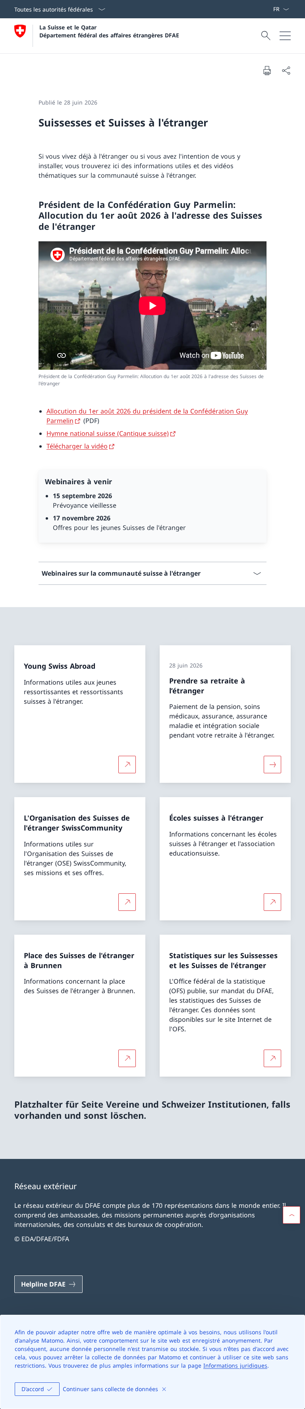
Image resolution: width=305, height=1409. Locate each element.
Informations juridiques (235, 1365)
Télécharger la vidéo (77, 446)
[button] (291, 1215)
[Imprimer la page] (266, 70)
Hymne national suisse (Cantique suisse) (107, 433)
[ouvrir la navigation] (285, 36)
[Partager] (285, 70)
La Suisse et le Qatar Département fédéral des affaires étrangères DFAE (109, 31)
